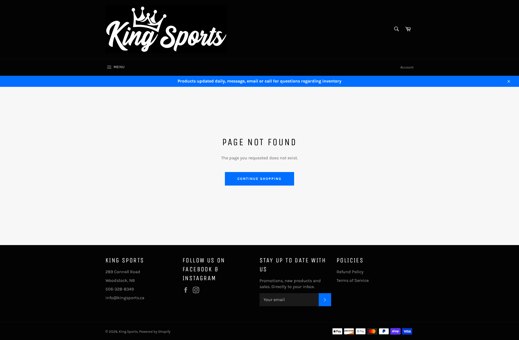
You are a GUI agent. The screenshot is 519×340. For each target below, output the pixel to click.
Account (407, 67)
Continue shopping (259, 179)
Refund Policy (350, 271)
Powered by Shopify (154, 331)
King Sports (128, 331)
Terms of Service (353, 280)
